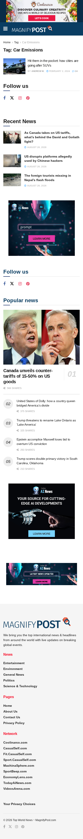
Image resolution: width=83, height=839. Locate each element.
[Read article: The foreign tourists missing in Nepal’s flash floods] (12, 180)
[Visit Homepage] (32, 29)
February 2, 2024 (59, 71)
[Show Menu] (5, 29)
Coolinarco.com (15, 742)
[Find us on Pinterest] (27, 98)
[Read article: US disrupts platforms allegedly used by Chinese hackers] (12, 160)
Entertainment (14, 663)
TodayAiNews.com (17, 783)
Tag (16, 42)
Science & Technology (20, 686)
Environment (13, 669)
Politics (9, 680)
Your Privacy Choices (19, 804)
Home (7, 42)
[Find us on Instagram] (20, 98)
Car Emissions (31, 42)
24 (76, 71)
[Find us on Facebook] (4, 98)
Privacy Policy (14, 723)
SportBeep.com (15, 771)
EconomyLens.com (17, 777)
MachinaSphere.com (18, 765)
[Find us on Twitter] (12, 98)
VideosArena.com (16, 788)
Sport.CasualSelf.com (19, 760)
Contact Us (11, 717)
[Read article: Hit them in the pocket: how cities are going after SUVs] (14, 66)
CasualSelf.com (15, 748)
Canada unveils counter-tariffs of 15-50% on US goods (28, 376)
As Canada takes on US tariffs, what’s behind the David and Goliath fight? (51, 137)
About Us (10, 711)
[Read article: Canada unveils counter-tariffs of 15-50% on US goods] (41, 337)
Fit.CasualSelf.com (17, 754)
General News (13, 674)
